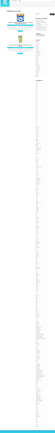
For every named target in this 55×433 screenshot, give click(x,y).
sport (36, 381)
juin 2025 (37, 59)
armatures (37, 139)
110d (36, 90)
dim (36, 213)
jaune (36, 258)
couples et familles (38, 202)
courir (36, 203)
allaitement (37, 127)
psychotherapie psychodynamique (40, 338)
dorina (37, 214)
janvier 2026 (37, 50)
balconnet (37, 144)
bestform (37, 150)
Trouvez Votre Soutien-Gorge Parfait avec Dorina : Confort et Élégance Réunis (42, 27)
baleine (37, 145)
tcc (36, 386)
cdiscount (37, 174)
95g (36, 124)
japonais (37, 257)
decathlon (37, 209)
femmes (37, 234)
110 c (36, 89)
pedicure (37, 297)
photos (37, 302)
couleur (37, 199)
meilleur (37, 284)
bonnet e (37, 163)
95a (36, 118)
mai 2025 (37, 60)
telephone (37, 387)
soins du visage (38, 366)
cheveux (37, 177)
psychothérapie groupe (39, 337)
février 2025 (37, 64)
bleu (36, 154)
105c (36, 85)
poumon (37, 312)
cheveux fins (37, 182)
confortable (37, 193)
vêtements (37, 415)
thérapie (37, 392)
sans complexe (38, 353)
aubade (37, 140)
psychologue (37, 328)
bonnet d (37, 162)
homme (37, 252)
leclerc (37, 263)
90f (36, 114)
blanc (36, 152)
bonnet (37, 158)
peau (36, 296)
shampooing (37, 356)
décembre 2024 (38, 66)
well (36, 421)
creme (37, 204)
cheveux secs (38, 184)
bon (36, 155)
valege (37, 407)
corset (37, 197)
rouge (36, 348)
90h (36, 115)
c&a (36, 169)
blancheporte (38, 153)
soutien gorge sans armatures (40, 376)
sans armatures (38, 351)
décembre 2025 (38, 51)
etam (36, 224)
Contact (19, 0)
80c (36, 103)
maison (37, 273)
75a (36, 100)
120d (36, 98)
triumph (37, 402)
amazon (37, 128)
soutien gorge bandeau (39, 371)
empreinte (37, 222)
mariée (37, 277)
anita (36, 134)
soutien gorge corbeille (39, 372)
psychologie (37, 326)
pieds (36, 306)
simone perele (38, 358)
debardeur (37, 208)
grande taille (37, 247)
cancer (37, 172)
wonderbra (37, 422)
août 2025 (37, 56)
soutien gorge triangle (39, 377)
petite (37, 301)
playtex (37, 307)
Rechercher (37, 13)
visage (37, 418)
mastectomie (38, 282)
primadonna (37, 317)
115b (36, 93)
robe (36, 342)
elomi (36, 219)
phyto (36, 303)
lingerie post (37, 268)
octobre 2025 (38, 54)
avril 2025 (37, 61)
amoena (37, 130)
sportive (37, 382)
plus (36, 308)
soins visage (37, 367)
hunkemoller (37, 254)
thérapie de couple (38, 396)
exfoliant (37, 227)
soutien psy (37, 378)
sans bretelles (38, 352)
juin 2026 (37, 44)
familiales (37, 228)
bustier (37, 168)
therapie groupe (38, 397)
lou (36, 269)
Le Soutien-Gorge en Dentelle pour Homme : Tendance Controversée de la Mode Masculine (41, 23)
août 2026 (37, 41)
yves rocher (37, 425)
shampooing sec (38, 357)
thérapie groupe (38, 398)
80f (36, 105)
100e (36, 83)
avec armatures (38, 143)
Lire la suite (20, 53)
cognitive (37, 187)
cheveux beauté (38, 179)
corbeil (37, 194)
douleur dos (37, 218)
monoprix (37, 288)
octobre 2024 (38, 69)
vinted (37, 417)
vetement (37, 413)
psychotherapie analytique (39, 333)
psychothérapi (38, 331)
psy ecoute (37, 321)
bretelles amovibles (38, 167)
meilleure (37, 286)
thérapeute (37, 388)
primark (37, 318)
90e (36, 113)
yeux (36, 423)
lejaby (36, 264)
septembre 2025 (38, 55)
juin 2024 (37, 74)
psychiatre (37, 323)
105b (36, 84)
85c (36, 108)
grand (36, 244)
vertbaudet (37, 412)
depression (37, 212)
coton (36, 198)
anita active (37, 135)
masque (37, 279)
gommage (37, 239)
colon (36, 188)
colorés (37, 192)
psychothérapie (38, 332)
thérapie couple (38, 393)
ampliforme (37, 132)
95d (36, 120)
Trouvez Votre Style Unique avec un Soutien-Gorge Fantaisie (41, 20)
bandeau (37, 147)
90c (36, 110)
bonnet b (37, 159)
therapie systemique (39, 401)
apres (36, 138)
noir (36, 292)
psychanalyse (38, 322)
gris (36, 248)
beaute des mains (38, 148)
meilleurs (37, 287)
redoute (37, 341)
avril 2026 (37, 46)
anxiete (37, 137)
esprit (36, 223)
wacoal (37, 420)
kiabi (36, 259)
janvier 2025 (37, 65)
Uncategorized (38, 403)
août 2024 (37, 71)
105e (36, 88)
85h (36, 109)
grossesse (37, 249)
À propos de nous (14, 0)
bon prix (37, 157)
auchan (37, 142)
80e (36, 104)
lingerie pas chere (38, 267)
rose (36, 347)
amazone (37, 129)
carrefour (37, 173)
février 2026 (37, 49)
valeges (37, 408)
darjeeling (37, 207)
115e (36, 95)
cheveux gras (37, 183)
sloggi (36, 361)
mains (36, 272)
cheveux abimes (38, 178)
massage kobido (38, 281)
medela (37, 283)
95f (36, 123)
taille (36, 383)
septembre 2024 (38, 70)
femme (37, 233)
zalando (37, 426)
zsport (37, 427)
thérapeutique (38, 391)
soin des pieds (38, 363)
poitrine (37, 311)
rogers (37, 346)
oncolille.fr (5, 4)
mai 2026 (37, 45)
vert (36, 411)
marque (37, 278)
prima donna (37, 316)
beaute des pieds (38, 149)
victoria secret (38, 416)
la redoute (37, 262)
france (37, 237)
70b (36, 99)
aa (36, 125)
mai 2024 (37, 75)
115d (36, 94)
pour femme (37, 313)
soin (36, 362)
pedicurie (37, 298)
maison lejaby (38, 274)
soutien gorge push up (39, 373)
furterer (37, 238)
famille (37, 229)
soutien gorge (38, 368)
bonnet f (37, 164)
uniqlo (36, 406)
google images (38, 242)
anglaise (37, 133)
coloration (37, 189)
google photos (38, 243)
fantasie (37, 232)
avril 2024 (37, 76)
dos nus (37, 217)
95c (36, 119)
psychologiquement (38, 327)
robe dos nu (37, 343)
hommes (37, 253)
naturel (37, 291)
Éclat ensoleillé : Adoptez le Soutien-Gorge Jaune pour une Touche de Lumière (42, 29)
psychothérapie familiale (39, 336)
